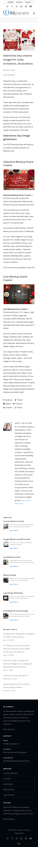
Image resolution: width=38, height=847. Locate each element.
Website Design (9, 575)
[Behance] (19, 843)
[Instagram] (17, 6)
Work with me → (9, 729)
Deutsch (19, 2)
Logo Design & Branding (13, 593)
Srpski (27, 2)
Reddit (8, 404)
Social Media (8, 784)
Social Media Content (12, 557)
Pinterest (18, 404)
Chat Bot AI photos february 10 (15, 675)
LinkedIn (8, 407)
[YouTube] (30, 6)
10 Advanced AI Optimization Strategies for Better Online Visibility (18, 635)
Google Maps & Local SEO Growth (16, 539)
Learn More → (15, 530)
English (11, 2)
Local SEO (7, 779)
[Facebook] (12, 6)
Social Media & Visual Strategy (15, 611)
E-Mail (19, 407)
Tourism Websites (10, 773)
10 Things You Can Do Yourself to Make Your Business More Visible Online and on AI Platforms (16, 648)
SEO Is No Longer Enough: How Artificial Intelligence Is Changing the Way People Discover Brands (17, 663)
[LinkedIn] (21, 6)
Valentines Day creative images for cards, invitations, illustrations (18, 59)
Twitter (20, 400)
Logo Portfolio (9, 795)
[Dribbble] (7, 6)
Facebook (8, 400)
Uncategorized (9, 75)
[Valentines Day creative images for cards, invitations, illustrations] (19, 39)
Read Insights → (9, 819)
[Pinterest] (26, 6)
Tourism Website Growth (13, 521)
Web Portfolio (8, 789)
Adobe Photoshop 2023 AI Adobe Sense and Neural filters (16, 686)
